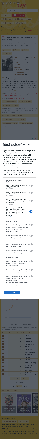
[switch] (31, 186)
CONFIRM (12, 292)
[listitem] (19, 181)
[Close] (35, 144)
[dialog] (19, 219)
